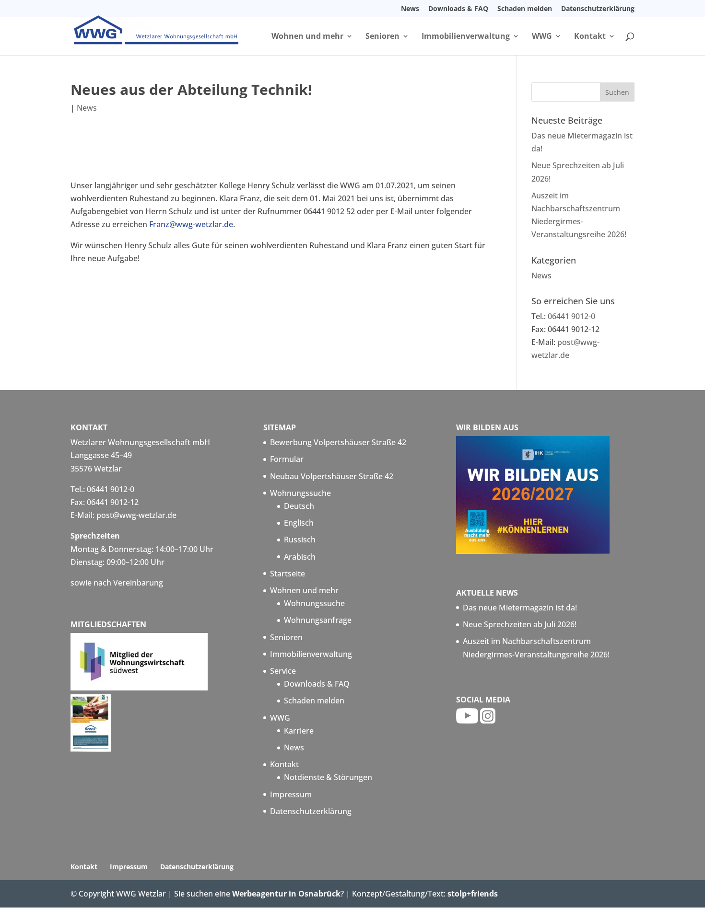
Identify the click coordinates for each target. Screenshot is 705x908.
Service (283, 671)
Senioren (382, 37)
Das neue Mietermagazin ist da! (520, 607)
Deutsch (299, 506)
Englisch (299, 522)
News (410, 9)
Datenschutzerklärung (597, 9)
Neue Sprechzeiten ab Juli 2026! (519, 624)
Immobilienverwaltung (466, 37)
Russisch (300, 539)
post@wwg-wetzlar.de (136, 515)
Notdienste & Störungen (328, 777)
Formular (287, 459)
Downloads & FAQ (458, 9)
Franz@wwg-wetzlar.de (191, 224)
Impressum (291, 794)
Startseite (287, 573)
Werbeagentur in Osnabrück (286, 893)
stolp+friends (472, 893)
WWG (542, 37)
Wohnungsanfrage (318, 620)
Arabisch (300, 557)
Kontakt (590, 37)
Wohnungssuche (300, 493)
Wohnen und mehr (307, 37)
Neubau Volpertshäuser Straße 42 (331, 476)
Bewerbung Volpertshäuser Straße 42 (338, 442)
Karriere (299, 730)
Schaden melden (524, 9)
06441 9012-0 (571, 316)
